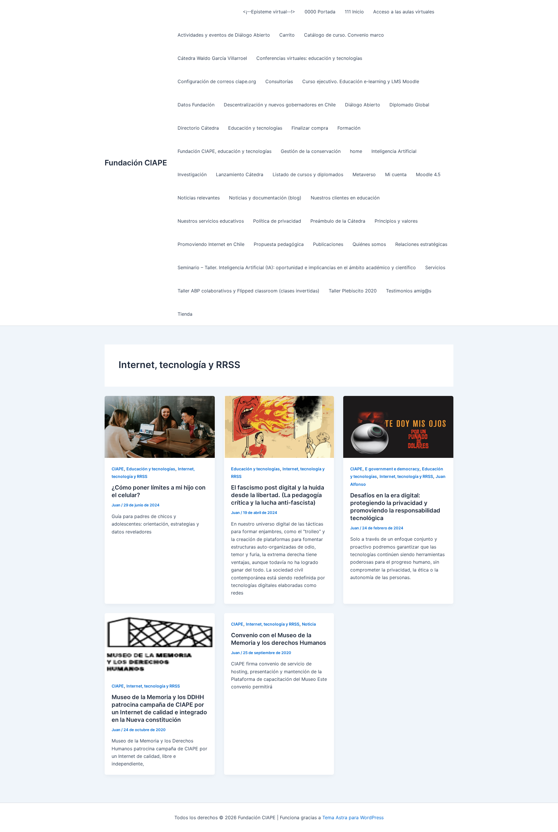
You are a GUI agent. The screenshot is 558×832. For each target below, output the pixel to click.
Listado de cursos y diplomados (308, 174)
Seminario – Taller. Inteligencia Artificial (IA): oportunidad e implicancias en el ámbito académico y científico (297, 267)
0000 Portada (320, 12)
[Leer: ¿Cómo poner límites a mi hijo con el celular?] (160, 426)
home (356, 151)
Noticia (309, 624)
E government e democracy (392, 468)
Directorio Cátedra (198, 128)
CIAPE (118, 468)
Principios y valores (396, 221)
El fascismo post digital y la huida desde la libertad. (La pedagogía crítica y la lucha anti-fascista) (277, 495)
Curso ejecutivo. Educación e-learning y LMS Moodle (360, 81)
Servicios (435, 267)
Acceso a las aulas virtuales (403, 12)
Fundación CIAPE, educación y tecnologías (224, 151)
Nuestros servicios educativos (211, 221)
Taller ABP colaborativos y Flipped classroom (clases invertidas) (248, 291)
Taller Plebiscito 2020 (353, 291)
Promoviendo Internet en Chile (211, 244)
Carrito (287, 35)
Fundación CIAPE (136, 162)
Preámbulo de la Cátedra (337, 221)
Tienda (185, 314)
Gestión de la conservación (311, 151)
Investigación (192, 174)
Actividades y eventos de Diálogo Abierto (224, 35)
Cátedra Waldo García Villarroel (212, 58)
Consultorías (279, 81)
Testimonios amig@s (408, 291)
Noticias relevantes (199, 198)
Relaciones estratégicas (421, 244)
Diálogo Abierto (362, 105)
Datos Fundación (196, 105)
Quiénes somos (369, 244)
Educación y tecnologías (255, 128)
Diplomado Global (409, 105)
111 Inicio (354, 12)
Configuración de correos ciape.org (217, 81)
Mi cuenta (396, 174)
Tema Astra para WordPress (353, 817)
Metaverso (364, 174)
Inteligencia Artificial (393, 151)
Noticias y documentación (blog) (265, 198)
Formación (348, 128)
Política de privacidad (277, 221)
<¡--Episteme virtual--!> (269, 12)
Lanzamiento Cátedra (239, 174)
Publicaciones (328, 244)
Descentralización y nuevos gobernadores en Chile (280, 105)
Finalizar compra (309, 128)
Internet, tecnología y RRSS (406, 476)
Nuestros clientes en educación (345, 198)
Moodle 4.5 (428, 174)
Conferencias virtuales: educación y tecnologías (309, 58)
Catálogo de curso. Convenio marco (344, 35)
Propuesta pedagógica (279, 244)
